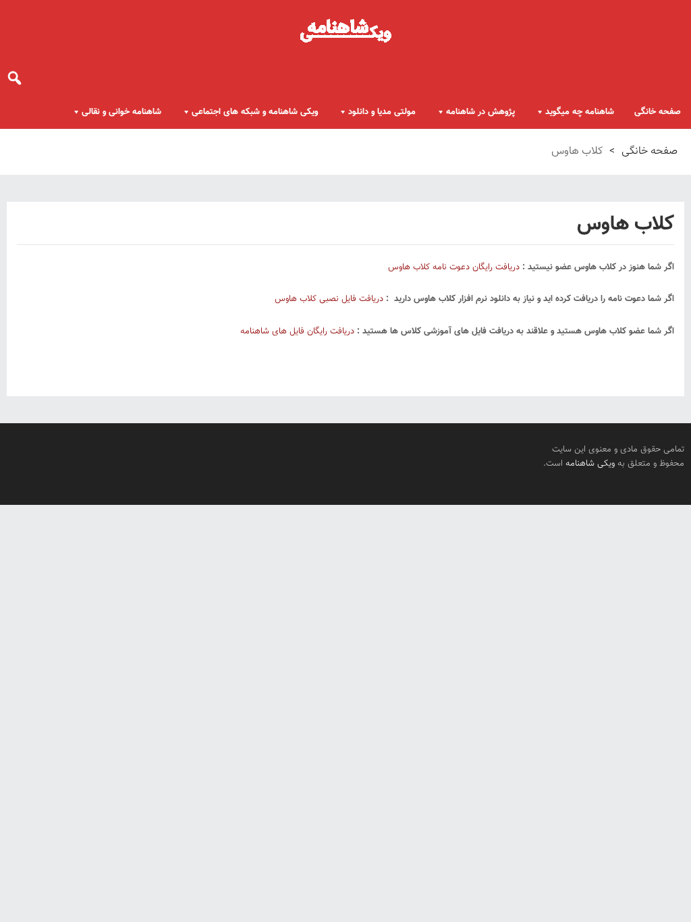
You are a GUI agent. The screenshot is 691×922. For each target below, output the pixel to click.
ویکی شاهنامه (590, 463)
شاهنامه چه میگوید (579, 112)
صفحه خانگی (657, 112)
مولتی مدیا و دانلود (382, 112)
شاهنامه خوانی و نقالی (121, 112)
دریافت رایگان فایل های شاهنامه (297, 331)
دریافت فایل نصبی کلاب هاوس (329, 299)
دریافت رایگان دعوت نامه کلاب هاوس (454, 267)
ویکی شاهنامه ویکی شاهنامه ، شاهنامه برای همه (345, 30)
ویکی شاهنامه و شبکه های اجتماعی (255, 112)
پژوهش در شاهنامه (480, 112)
